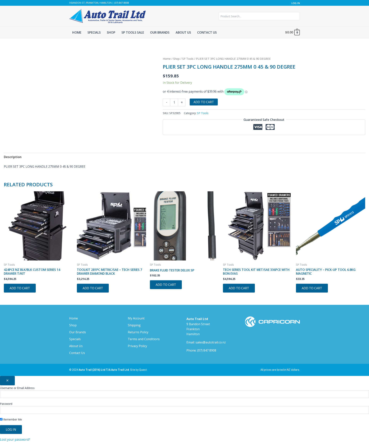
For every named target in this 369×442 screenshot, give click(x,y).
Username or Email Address (17, 388)
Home (167, 59)
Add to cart (204, 102)
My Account (136, 318)
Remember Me (12, 419)
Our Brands (77, 332)
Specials (75, 339)
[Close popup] (7, 380)
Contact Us (77, 353)
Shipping (134, 325)
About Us (76, 346)
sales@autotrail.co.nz (210, 342)
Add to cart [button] (20, 288)
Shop (176, 59)
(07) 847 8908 (206, 350)
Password (6, 404)
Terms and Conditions (144, 339)
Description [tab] (13, 157)
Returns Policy (138, 332)
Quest (143, 369)
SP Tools (188, 59)
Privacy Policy (137, 346)
